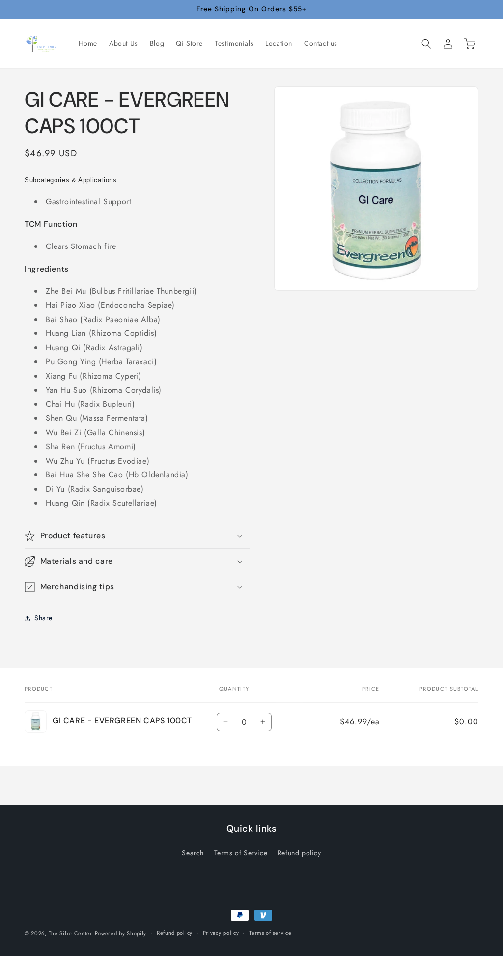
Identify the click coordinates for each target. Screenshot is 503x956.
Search (193, 853)
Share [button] (43, 618)
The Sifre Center (70, 933)
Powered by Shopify (121, 933)
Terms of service (270, 933)
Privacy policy (221, 933)
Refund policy (299, 853)
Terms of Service (241, 853)
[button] (426, 44)
